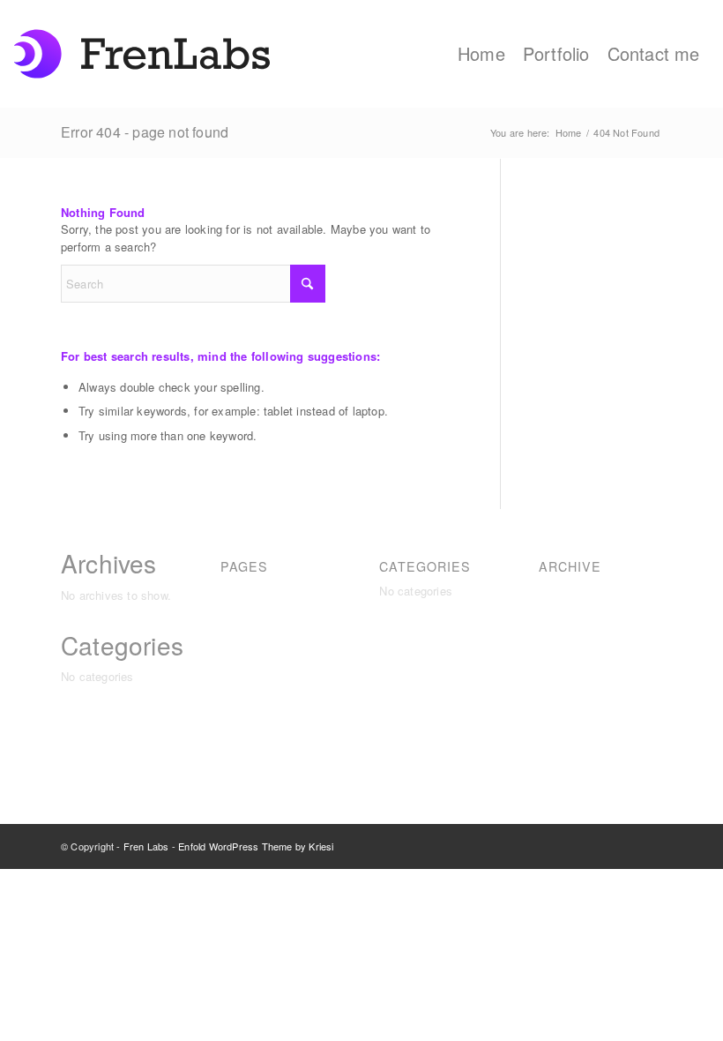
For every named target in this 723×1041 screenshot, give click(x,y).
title (230, 742)
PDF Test (245, 685)
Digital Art (246, 628)
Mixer (235, 666)
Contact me (250, 610)
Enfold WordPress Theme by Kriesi (255, 846)
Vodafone (245, 761)
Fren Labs (146, 846)
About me (246, 590)
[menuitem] (481, 54)
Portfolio (242, 723)
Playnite (242, 704)
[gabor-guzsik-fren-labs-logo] (142, 53)
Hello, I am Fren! (264, 648)
